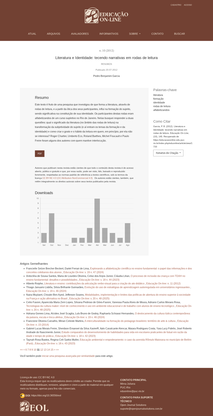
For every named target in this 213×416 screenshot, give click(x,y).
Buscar (179, 33)
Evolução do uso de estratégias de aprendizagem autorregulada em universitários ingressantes (137, 287)
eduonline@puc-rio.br (132, 391)
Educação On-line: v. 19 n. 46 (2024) (46, 291)
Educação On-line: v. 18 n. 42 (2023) (75, 336)
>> (57, 349)
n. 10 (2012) (106, 50)
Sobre (134, 33)
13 (45, 349)
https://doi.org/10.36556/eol (46, 395)
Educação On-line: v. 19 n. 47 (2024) (83, 272)
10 (35, 349)
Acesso (188, 5)
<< (21, 349)
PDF (40, 153)
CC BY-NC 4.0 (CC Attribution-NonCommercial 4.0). (68, 178)
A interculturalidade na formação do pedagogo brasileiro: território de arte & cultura (130, 321)
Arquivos (53, 33)
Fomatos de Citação (167, 152)
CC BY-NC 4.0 (46, 377)
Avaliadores (80, 33)
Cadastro (176, 5)
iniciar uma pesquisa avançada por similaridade (68, 356)
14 (48, 349)
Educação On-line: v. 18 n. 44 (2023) (99, 279)
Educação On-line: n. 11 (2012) (163, 283)
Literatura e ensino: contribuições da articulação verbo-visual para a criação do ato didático (94, 283)
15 (52, 349)
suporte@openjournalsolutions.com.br (141, 408)
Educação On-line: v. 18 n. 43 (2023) (55, 343)
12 (41, 349)
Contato (157, 33)
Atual (32, 33)
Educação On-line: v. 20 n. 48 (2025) (89, 298)
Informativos (108, 33)
